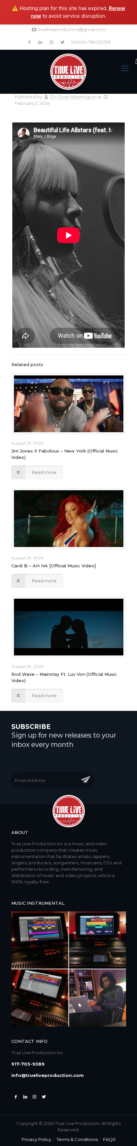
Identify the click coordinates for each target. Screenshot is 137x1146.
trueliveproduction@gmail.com (72, 29)
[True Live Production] (68, 71)
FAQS (109, 1139)
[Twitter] (25, 1096)
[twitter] (44, 1096)
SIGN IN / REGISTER (90, 42)
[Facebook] (16, 1096)
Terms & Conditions (77, 1139)
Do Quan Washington (73, 96)
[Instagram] (35, 1096)
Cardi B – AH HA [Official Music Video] (53, 565)
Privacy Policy (36, 1139)
